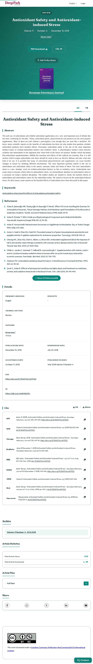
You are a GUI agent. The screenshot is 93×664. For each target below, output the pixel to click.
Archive (6, 521)
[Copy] (85, 419)
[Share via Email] (86, 605)
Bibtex (88, 407)
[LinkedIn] (66, 605)
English (72, 3)
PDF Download (38, 49)
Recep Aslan (46, 37)
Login (83, 3)
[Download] (86, 583)
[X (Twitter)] (46, 605)
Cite (57, 49)
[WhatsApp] (27, 605)
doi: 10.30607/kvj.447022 (40, 461)
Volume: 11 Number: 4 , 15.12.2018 (21, 532)
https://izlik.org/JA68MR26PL (17, 393)
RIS (76, 407)
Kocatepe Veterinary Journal (46, 92)
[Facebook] (7, 605)
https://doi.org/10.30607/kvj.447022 (20, 379)
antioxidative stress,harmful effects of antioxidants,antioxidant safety (31, 193)
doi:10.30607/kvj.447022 (25, 430)
